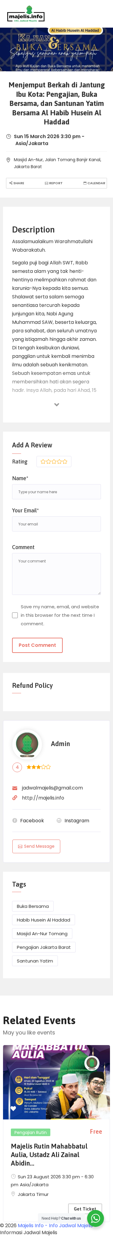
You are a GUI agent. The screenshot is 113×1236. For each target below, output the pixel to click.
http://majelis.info (43, 797)
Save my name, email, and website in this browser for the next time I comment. (60, 615)
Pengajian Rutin (30, 1132)
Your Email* (25, 510)
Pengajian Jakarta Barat (44, 947)
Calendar (95, 183)
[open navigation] (80, 14)
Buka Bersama (33, 906)
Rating (19, 461)
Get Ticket (85, 1208)
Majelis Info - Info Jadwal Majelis (55, 1225)
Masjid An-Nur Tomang (42, 933)
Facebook (32, 820)
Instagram (76, 820)
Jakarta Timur (33, 1194)
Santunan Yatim (35, 961)
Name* (20, 478)
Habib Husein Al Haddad (43, 920)
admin (60, 743)
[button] (13, 1108)
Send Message (39, 846)
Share (18, 183)
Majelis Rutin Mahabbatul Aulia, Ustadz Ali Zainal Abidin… (49, 1154)
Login (101, 14)
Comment (23, 547)
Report (55, 183)
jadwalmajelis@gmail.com (52, 787)
